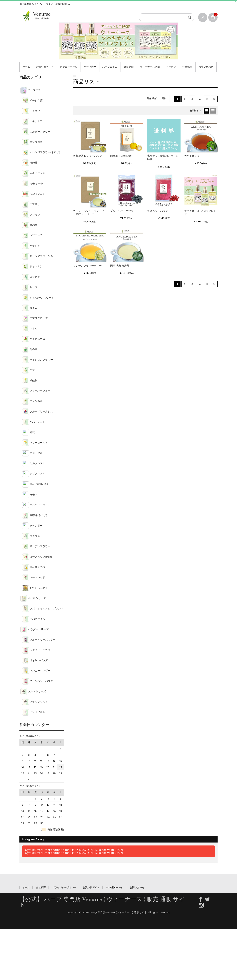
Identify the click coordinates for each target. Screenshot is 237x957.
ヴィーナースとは (150, 66)
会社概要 (187, 66)
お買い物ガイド (45, 66)
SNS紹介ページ (114, 887)
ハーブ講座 (90, 66)
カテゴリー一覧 (69, 66)
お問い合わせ (205, 66)
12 (207, 98)
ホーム (26, 66)
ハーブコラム (109, 66)
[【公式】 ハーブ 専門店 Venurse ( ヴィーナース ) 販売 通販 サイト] (39, 15)
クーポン (171, 66)
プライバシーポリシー (64, 887)
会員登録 (129, 66)
